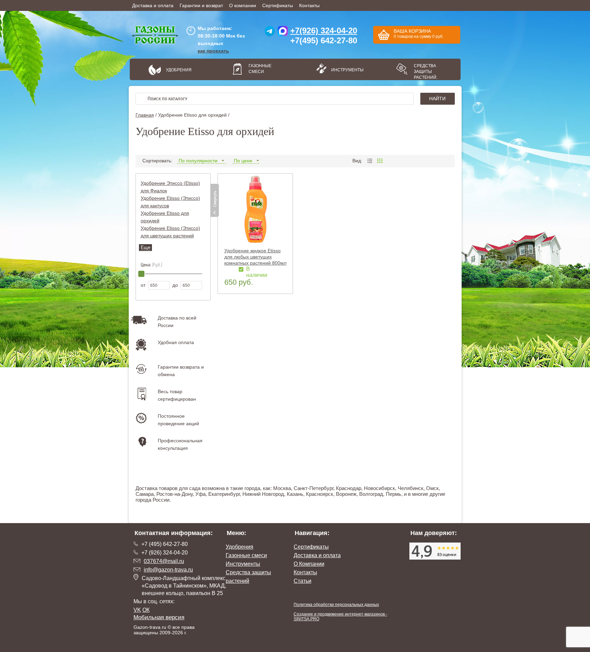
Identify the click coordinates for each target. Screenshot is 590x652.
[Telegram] (270, 33)
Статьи (302, 581)
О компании (242, 5)
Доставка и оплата (152, 5)
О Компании (309, 564)
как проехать (213, 51)
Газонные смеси (260, 68)
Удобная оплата (176, 342)
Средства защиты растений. (425, 71)
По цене (243, 160)
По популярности (198, 160)
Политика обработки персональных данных (336, 604)
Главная (145, 115)
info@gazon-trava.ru (168, 570)
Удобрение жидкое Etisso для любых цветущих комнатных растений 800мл (255, 257)
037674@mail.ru (164, 561)
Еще (146, 247)
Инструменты (345, 70)
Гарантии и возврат (201, 5)
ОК (146, 610)
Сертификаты (277, 5)
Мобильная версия (159, 617)
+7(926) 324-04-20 (323, 30)
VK (137, 610)
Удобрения (179, 70)
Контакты (309, 5)
